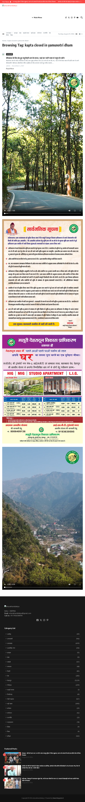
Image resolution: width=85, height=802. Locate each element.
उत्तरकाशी (9, 54)
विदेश (7, 35)
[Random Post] (76, 34)
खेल (20, 33)
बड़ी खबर (33, 33)
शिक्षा (11, 35)
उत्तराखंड (8, 33)
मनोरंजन (39, 33)
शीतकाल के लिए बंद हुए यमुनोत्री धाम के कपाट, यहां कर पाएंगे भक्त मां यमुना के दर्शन (35, 58)
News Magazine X (58, 798)
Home (4, 41)
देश (50, 33)
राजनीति (45, 33)
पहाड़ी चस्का (26, 33)
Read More (10, 69)
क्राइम (16, 33)
